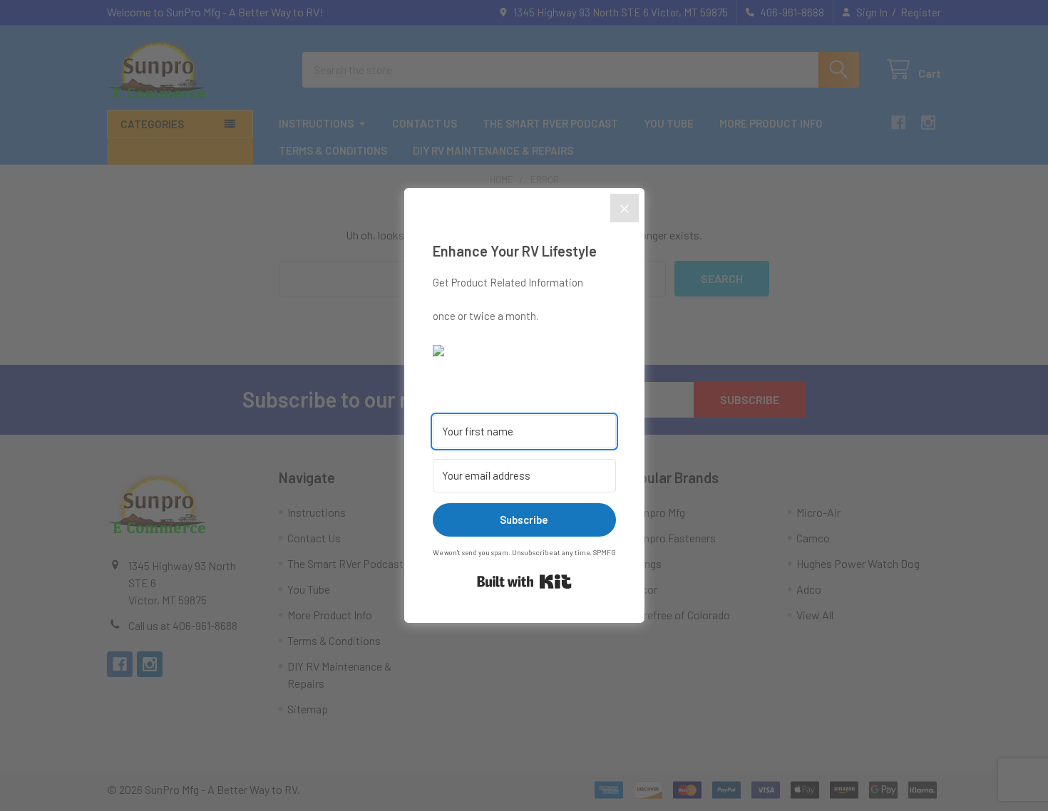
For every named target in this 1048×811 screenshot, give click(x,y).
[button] (524, 349)
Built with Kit (524, 581)
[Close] (624, 208)
